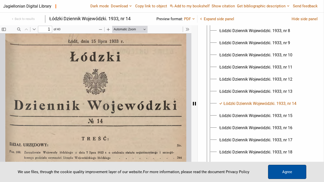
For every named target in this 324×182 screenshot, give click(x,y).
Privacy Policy (237, 172)
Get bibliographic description (261, 6)
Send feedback (305, 6)
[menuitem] (254, 31)
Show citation (223, 6)
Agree (287, 172)
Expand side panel (219, 19)
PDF (187, 19)
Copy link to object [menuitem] (151, 6)
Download (119, 6)
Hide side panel (305, 19)
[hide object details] (194, 103)
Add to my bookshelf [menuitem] (192, 6)
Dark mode (99, 6)
